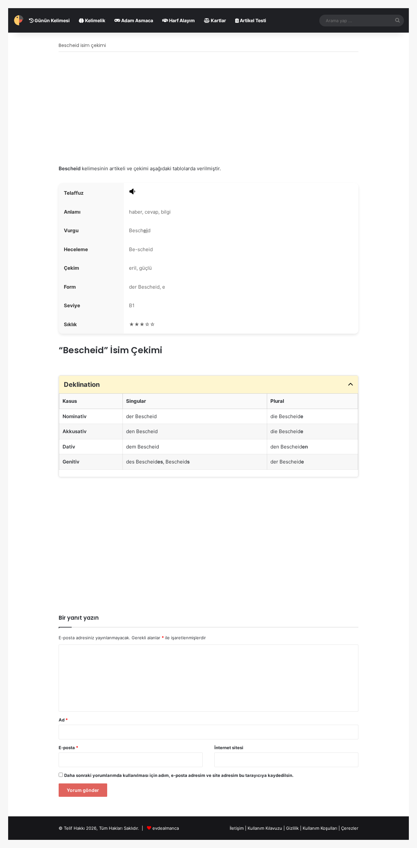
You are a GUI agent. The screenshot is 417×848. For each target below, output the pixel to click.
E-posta (68, 747)
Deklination (82, 384)
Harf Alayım (181, 20)
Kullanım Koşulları (320, 828)
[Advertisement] (208, 109)
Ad (63, 719)
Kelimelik (94, 20)
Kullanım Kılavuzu (265, 828)
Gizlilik (293, 828)
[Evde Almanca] (18, 20)
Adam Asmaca (136, 20)
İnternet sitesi (228, 747)
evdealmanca (165, 828)
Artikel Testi (252, 20)
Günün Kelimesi (52, 20)
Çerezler (349, 828)
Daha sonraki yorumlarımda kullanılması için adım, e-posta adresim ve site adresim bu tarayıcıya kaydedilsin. (179, 775)
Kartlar (218, 20)
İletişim (237, 828)
